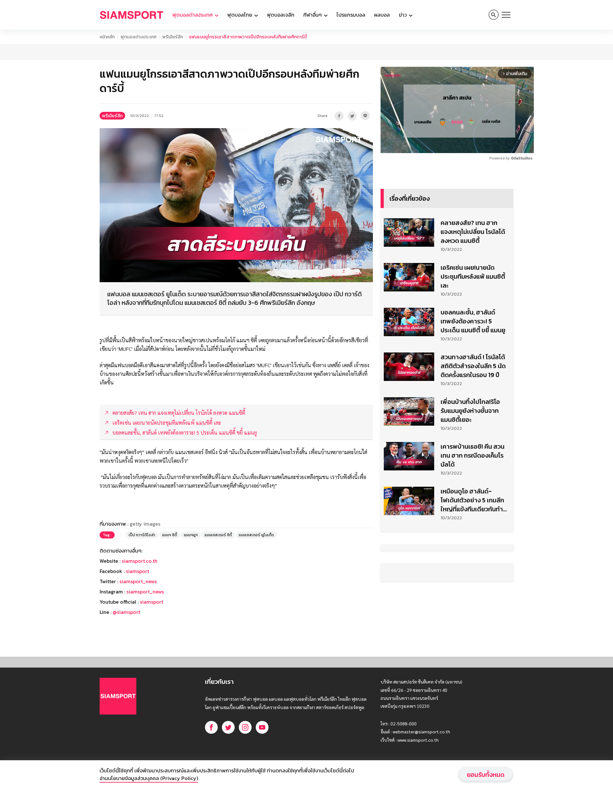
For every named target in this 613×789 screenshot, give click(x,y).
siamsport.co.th (139, 561)
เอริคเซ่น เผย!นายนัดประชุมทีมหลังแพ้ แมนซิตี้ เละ (473, 276)
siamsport (137, 571)
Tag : (107, 535)
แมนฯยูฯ (191, 535)
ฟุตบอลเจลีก (280, 15)
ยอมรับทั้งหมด (485, 774)
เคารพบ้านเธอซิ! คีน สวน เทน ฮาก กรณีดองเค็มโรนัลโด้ (472, 455)
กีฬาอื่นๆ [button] (313, 15)
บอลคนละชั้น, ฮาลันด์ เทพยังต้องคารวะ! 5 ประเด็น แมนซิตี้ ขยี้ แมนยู (473, 321)
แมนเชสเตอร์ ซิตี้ (218, 535)
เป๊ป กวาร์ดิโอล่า (142, 535)
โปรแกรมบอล (351, 15)
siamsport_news (138, 581)
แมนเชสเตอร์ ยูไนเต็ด (256, 535)
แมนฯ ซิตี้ (169, 535)
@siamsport (126, 612)
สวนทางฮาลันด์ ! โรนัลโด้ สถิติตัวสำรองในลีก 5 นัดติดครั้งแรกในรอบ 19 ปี (473, 365)
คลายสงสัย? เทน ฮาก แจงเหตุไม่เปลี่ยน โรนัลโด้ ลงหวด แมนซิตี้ (473, 231)
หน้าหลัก (107, 37)
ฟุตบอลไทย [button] (240, 15)
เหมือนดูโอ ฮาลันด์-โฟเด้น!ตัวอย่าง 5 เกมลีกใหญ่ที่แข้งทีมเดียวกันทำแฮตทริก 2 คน (472, 500)
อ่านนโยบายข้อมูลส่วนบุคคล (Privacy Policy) (149, 778)
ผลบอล (382, 15)
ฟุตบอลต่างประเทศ (138, 37)
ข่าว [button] (403, 15)
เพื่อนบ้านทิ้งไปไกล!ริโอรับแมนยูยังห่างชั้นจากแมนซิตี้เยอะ (470, 410)
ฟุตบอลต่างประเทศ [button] (193, 15)
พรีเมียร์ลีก (173, 37)
